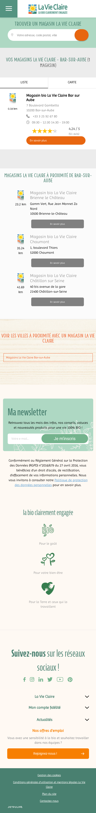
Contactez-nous (49, 800)
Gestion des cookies (49, 775)
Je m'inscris (64, 438)
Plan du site (49, 793)
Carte (72, 82)
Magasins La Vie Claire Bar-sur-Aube (28, 357)
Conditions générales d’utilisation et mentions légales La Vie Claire (49, 784)
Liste (24, 82)
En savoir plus (38, 140)
